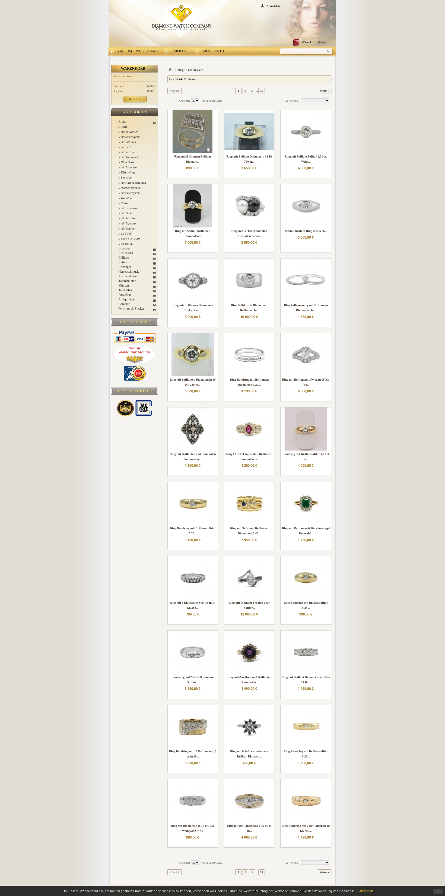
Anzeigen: (185, 100)
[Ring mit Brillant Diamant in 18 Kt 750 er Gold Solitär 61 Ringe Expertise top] (249, 131)
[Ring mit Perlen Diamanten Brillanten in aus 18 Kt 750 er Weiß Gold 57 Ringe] (249, 205)
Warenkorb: (314, 42)
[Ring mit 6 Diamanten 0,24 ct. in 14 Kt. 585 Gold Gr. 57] (193, 577)
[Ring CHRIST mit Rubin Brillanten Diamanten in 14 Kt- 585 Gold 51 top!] (249, 429)
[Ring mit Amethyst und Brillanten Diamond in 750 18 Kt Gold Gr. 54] (249, 652)
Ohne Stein (128, 162)
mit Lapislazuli (130, 208)
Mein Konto (213, 51)
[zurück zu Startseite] (170, 70)
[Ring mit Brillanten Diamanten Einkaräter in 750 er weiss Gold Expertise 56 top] (193, 280)
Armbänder (125, 253)
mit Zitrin (127, 213)
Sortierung (292, 100)
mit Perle (126, 147)
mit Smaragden (130, 137)
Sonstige (126, 177)
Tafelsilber (125, 290)
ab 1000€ (127, 244)
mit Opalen (128, 228)
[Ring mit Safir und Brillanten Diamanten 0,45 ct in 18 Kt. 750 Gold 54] (249, 503)
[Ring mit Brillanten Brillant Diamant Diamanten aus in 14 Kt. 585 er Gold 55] (193, 131)
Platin (125, 203)
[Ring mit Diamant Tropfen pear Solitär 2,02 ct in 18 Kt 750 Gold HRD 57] (249, 577)
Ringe (122, 121)
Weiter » (324, 90)
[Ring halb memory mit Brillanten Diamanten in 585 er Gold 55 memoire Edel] (306, 280)
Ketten (122, 262)
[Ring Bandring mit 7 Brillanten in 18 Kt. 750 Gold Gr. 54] (306, 800)
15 (261, 90)
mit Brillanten (129, 131)
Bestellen (135, 99)
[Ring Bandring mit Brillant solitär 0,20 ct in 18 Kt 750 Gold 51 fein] (193, 503)
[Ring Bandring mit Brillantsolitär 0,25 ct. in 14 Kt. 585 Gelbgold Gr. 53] (306, 577)
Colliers (123, 257)
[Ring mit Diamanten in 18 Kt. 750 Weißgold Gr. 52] (193, 800)
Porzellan (124, 295)
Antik (124, 126)
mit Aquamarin (130, 157)
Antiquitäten (126, 299)
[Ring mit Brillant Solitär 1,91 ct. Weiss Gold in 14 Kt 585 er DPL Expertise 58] (306, 131)
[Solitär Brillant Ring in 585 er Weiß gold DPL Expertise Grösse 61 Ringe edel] (306, 205)
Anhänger (124, 267)
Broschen (124, 248)
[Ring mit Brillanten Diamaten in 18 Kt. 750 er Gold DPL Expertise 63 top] (193, 354)
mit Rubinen (128, 142)
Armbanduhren (128, 276)
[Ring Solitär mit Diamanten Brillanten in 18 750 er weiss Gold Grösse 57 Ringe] (249, 280)
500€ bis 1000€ (130, 238)
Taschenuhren (127, 281)
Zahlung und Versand (138, 51)
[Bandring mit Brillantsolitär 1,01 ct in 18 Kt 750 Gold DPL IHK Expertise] (306, 429)
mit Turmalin (129, 167)
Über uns (180, 51)
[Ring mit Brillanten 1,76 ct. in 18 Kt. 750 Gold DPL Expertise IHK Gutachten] (306, 354)
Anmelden (273, 5)
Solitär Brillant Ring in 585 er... (305, 231)
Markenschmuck (131, 187)
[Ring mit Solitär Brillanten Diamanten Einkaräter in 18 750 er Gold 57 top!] (193, 205)
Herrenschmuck (128, 271)
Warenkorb (133, 68)
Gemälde (124, 304)
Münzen (123, 285)
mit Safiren (128, 152)
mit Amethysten (130, 193)
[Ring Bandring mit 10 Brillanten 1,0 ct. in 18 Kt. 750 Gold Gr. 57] (193, 726)
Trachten (126, 198)
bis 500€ (126, 233)
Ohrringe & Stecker (131, 308)
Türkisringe (128, 172)
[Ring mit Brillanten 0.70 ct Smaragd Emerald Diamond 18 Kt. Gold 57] (306, 503)
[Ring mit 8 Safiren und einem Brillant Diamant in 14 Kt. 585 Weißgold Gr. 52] (249, 726)
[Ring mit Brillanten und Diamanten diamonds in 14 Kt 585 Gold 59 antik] (193, 429)
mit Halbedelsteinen (133, 182)
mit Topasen (128, 223)
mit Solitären (129, 218)
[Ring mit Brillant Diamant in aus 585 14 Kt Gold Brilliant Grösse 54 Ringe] (306, 652)
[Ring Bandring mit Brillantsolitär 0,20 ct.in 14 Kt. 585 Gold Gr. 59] (306, 726)
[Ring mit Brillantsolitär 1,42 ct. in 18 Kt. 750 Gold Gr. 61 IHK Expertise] (249, 800)
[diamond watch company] (181, 17)
